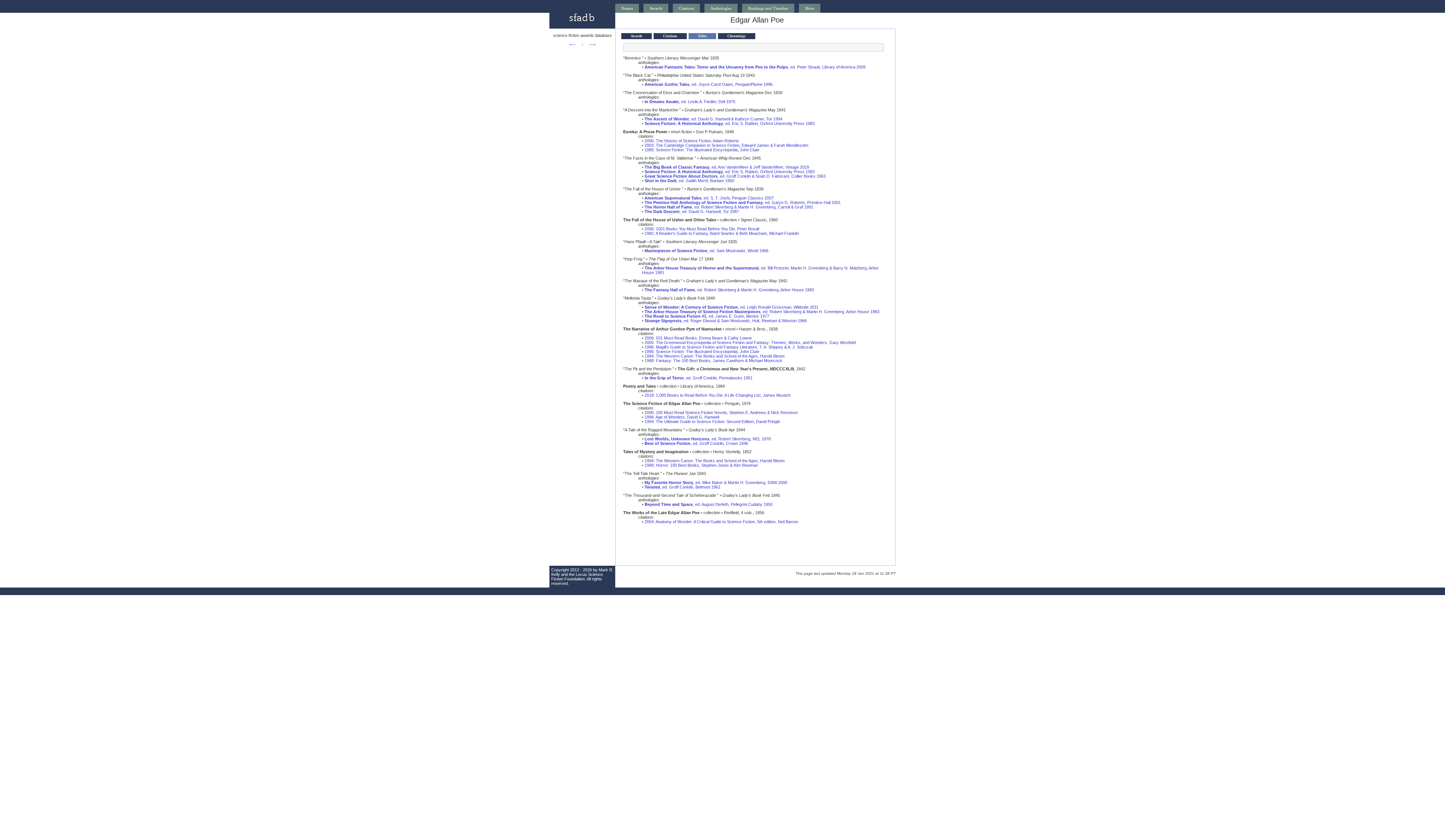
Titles (702, 36)
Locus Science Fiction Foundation (577, 576)
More (809, 8)
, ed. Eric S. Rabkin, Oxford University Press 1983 (730, 123)
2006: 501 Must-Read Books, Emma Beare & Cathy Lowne (698, 338)
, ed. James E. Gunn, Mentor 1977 (707, 316)
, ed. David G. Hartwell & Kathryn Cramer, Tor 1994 (713, 119)
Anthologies (721, 8)
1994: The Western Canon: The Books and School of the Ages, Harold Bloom (715, 356)
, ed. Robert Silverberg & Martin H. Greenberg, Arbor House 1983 (729, 290)
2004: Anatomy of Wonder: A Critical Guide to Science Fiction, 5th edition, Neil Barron (721, 521)
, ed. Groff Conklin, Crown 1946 (696, 443)
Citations (686, 8)
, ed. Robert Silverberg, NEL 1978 (708, 439)
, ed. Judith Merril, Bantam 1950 (689, 180)
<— (572, 44)
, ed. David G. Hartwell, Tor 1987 (692, 211)
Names (627, 8)
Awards (655, 8)
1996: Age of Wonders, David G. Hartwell (682, 417)
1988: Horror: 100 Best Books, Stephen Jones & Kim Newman (701, 465)
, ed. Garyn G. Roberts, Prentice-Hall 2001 (743, 202)
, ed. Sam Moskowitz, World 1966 (706, 250)
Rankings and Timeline (768, 8)
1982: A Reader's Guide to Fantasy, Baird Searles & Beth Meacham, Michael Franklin (722, 233)
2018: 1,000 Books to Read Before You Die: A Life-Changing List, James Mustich (718, 395)
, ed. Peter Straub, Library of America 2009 (755, 67)
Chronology (736, 36)
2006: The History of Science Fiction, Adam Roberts (692, 141)
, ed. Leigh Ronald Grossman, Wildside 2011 (731, 307)
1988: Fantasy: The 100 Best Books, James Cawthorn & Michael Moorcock (713, 360)
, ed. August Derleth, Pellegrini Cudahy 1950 (709, 504)
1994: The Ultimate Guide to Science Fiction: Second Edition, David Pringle (712, 421)
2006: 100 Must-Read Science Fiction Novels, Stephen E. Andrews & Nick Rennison (721, 412)
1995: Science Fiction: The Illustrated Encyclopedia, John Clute (702, 150)
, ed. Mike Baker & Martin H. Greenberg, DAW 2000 (716, 482)
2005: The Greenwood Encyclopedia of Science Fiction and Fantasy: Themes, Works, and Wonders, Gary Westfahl (750, 342)
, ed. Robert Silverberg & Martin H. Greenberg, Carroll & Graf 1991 (729, 207)
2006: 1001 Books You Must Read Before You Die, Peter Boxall (702, 229)
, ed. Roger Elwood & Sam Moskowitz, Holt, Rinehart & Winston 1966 (726, 320)
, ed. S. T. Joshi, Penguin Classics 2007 (709, 198)
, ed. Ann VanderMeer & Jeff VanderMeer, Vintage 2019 (727, 167)
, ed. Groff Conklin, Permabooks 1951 (699, 378)
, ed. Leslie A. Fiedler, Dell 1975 (690, 101)
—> (592, 44)
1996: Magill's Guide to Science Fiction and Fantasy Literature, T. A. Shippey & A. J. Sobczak (729, 347)
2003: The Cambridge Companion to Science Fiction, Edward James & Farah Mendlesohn (726, 145)
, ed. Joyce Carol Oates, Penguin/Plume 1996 (709, 84)
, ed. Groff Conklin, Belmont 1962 (682, 487)
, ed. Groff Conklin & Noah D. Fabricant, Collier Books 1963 (735, 176)
